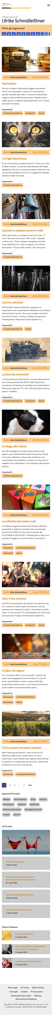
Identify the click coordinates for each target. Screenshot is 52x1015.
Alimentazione (20, 799)
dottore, (16, 7)
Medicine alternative (12, 809)
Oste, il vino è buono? (14, 598)
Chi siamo (25, 988)
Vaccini (41, 113)
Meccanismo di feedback (26, 999)
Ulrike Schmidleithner (18, 77)
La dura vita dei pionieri (15, 374)
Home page (13, 988)
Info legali (13, 992)
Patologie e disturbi (33, 809)
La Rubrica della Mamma (12, 113)
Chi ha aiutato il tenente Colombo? (22, 747)
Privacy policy (37, 992)
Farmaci (43, 799)
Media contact (38, 988)
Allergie (6, 799)
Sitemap (37, 996)
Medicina (22, 804)
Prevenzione (8, 804)
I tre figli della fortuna (14, 158)
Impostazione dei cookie (21, 996)
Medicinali (34, 804)
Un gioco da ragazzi (13, 670)
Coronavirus (8, 548)
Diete (33, 799)
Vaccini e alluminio (12, 302)
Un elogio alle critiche (14, 446)
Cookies (24, 992)
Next (30, 785)
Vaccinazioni (30, 113)
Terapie (6, 815)
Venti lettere (9, 83)
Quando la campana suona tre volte (22, 230)
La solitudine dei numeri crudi (19, 521)
